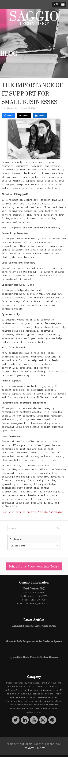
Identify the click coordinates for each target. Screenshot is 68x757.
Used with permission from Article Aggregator (32, 512)
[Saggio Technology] (34, 18)
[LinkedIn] (24, 720)
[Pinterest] (52, 720)
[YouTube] (34, 720)
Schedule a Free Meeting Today (34, 566)
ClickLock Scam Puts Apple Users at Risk (34, 625)
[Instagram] (43, 720)
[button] (59, 4)
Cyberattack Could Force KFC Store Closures (34, 657)
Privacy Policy (34, 748)
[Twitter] (15, 720)
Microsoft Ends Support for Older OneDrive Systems (34, 641)
